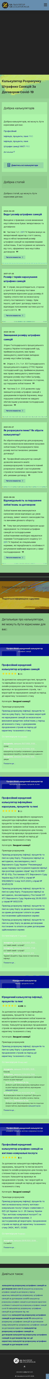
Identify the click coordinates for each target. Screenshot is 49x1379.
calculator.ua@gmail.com (24, 1372)
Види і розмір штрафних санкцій (23, 214)
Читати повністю (13, 257)
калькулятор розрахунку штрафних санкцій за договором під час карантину (21, 1311)
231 (22, 232)
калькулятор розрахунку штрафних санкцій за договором (19, 1331)
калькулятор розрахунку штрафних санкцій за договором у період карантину (22, 1292)
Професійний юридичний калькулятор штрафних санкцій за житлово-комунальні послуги (22, 1149)
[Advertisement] (24, 49)
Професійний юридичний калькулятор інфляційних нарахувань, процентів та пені (20, 802)
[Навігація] (45, 5)
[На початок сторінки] (24, 1366)
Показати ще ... (9, 763)
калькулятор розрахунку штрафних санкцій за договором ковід (22, 1321)
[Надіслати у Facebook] (20, 603)
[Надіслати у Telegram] (29, 603)
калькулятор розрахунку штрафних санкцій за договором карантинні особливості (24, 1302)
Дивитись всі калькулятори (24, 165)
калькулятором (11, 1090)
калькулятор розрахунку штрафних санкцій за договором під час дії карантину (24, 1338)
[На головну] (15, 5)
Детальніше (8, 152)
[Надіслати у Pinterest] (26, 603)
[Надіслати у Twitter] (23, 603)
